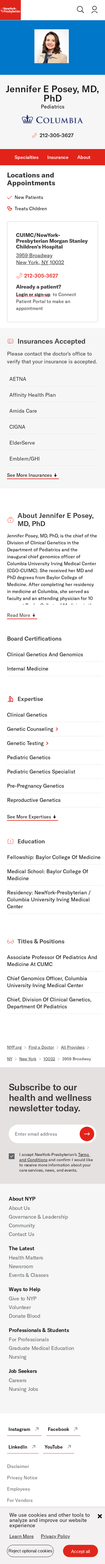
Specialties (26, 157)
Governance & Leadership (38, 1216)
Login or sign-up (33, 294)
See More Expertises (29, 817)
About (83, 157)
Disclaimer (18, 1466)
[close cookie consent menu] (100, 1516)
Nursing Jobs (23, 1389)
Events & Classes (29, 1275)
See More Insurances (29, 475)
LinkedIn (17, 1447)
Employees (18, 1489)
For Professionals (29, 1339)
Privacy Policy (55, 1536)
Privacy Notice (22, 1477)
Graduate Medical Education (41, 1348)
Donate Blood (24, 1316)
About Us (19, 1208)
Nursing (18, 1356)
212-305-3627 (57, 135)
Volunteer (20, 1307)
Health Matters (26, 1257)
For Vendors (20, 1500)
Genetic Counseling (30, 729)
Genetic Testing (25, 743)
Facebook (58, 1429)
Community (22, 1225)
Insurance (58, 157)
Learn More (21, 1536)
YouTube (54, 1447)
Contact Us (21, 1234)
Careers (18, 1380)
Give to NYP (22, 1298)
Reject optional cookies (30, 1550)
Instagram (19, 1429)
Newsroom (21, 1266)
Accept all (80, 1551)
